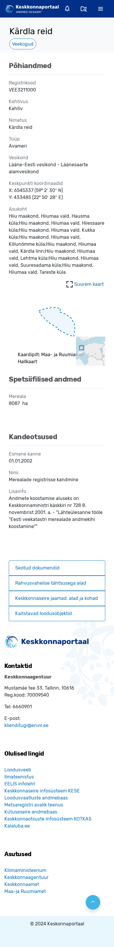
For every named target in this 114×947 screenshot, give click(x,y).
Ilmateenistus (19, 777)
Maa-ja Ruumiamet (25, 891)
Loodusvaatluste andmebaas (36, 798)
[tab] (57, 568)
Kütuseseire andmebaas (30, 812)
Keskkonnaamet (21, 884)
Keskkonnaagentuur (26, 877)
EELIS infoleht (19, 784)
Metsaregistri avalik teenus (33, 805)
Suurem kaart (89, 284)
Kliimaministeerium (25, 870)
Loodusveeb (17, 770)
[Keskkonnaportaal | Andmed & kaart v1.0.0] (32, 8)
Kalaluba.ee (17, 826)
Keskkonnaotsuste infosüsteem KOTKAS (47, 819)
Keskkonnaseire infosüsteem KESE (42, 791)
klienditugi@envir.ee (26, 725)
